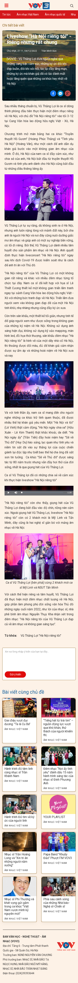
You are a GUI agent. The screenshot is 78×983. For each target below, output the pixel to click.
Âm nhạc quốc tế (55, 14)
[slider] (42, 492)
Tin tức (6, 14)
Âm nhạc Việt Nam (28, 14)
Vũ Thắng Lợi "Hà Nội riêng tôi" (41, 635)
